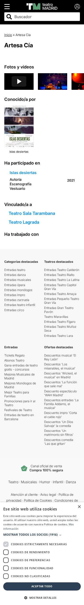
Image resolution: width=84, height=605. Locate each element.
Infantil (58, 482)
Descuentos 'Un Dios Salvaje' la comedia (58, 424)
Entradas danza (15, 275)
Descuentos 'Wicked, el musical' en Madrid (60, 375)
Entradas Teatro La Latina (61, 280)
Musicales (29, 482)
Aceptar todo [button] (42, 586)
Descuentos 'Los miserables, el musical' (59, 366)
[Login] (77, 6)
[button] (42, 535)
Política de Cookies (38, 500)
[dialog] (42, 553)
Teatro (13, 482)
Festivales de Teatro (18, 410)
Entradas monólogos (18, 290)
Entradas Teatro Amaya (60, 294)
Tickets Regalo (14, 355)
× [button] (79, 506)
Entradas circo (14, 310)
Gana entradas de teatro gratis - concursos (21, 367)
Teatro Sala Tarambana (32, 213)
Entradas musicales (17, 280)
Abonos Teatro (14, 360)
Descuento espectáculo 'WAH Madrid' (60, 393)
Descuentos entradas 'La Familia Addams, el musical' (61, 404)
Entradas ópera (14, 285)
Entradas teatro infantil (19, 305)
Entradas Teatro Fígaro (59, 321)
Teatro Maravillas (56, 316)
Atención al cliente (24, 495)
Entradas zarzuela (16, 300)
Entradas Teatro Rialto (59, 275)
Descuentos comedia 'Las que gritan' (58, 441)
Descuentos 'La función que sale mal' (60, 384)
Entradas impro (14, 295)
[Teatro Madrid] (41, 6)
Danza (71, 482)
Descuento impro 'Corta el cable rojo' (60, 414)
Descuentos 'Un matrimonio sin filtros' (58, 432)
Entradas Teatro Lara (58, 335)
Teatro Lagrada (24, 222)
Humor (44, 482)
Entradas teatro (14, 270)
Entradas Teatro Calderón (61, 270)
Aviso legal (48, 495)
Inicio (8, 35)
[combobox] (46, 16)
